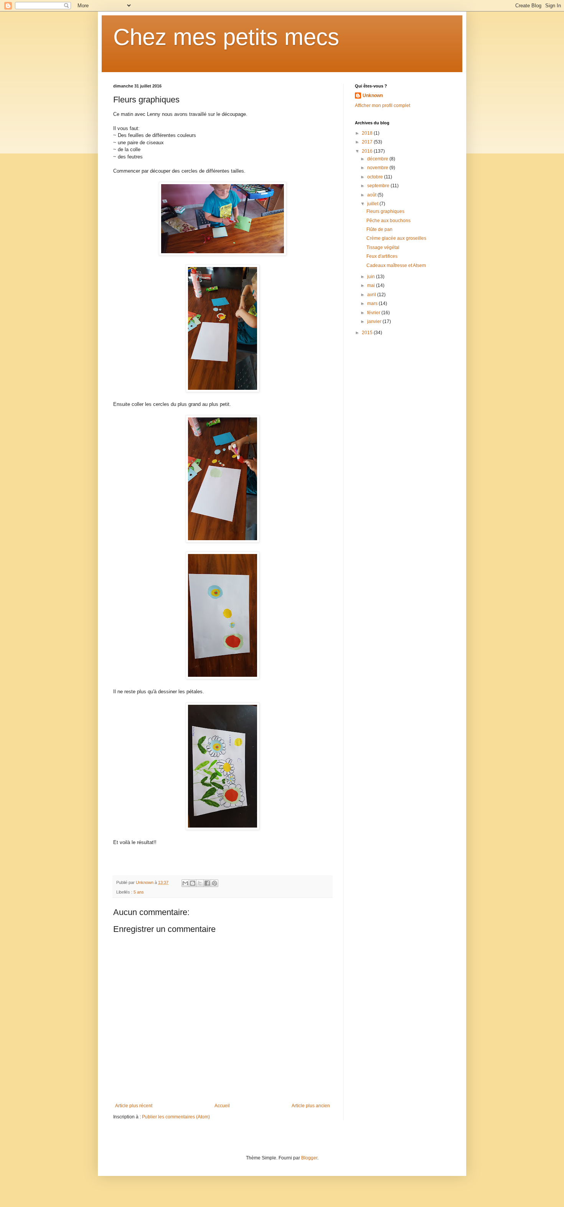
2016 (368, 151)
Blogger (309, 1158)
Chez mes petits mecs (226, 37)
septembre (379, 185)
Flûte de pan (379, 229)
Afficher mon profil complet (382, 105)
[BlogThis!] (192, 883)
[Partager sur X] (200, 883)
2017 (368, 142)
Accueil (222, 1105)
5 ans (139, 892)
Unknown (373, 95)
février (374, 312)
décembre (378, 159)
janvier (375, 321)
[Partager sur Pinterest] (214, 883)
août (372, 195)
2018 (368, 133)
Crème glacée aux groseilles (396, 238)
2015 (368, 332)
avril (372, 294)
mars (373, 303)
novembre (378, 167)
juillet (373, 203)
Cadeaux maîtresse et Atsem (396, 265)
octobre (375, 177)
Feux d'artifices (381, 256)
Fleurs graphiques (385, 211)
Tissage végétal (382, 247)
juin (371, 276)
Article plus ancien (311, 1105)
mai (371, 285)
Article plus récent (133, 1105)
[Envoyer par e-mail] (185, 883)
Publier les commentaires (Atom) (176, 1117)
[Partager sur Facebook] (207, 883)
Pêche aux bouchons (388, 220)
